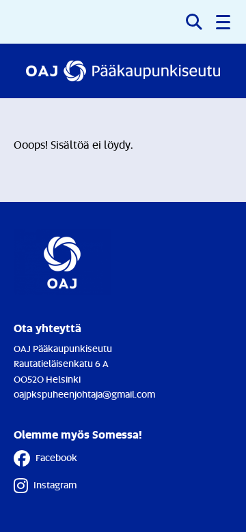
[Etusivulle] (123, 71)
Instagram (55, 484)
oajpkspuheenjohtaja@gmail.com (84, 393)
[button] (224, 22)
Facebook (56, 457)
